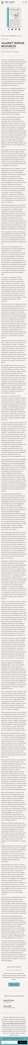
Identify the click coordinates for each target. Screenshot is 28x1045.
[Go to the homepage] (7, 2)
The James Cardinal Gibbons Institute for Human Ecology (14, 1023)
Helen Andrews (10, 48)
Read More (14, 984)
